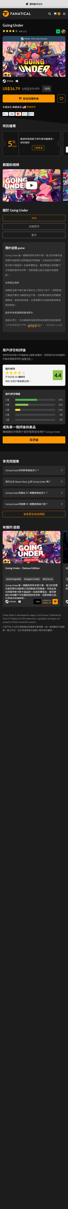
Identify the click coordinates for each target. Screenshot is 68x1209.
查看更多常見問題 (34, 514)
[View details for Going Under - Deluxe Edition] (31, 547)
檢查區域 (31, 107)
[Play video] (31, 185)
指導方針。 (27, 358)
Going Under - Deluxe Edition (22, 568)
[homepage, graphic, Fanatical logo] (17, 14)
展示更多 (32, 326)
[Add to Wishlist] (61, 98)
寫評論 (34, 440)
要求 (34, 235)
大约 (34, 218)
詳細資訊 (34, 226)
